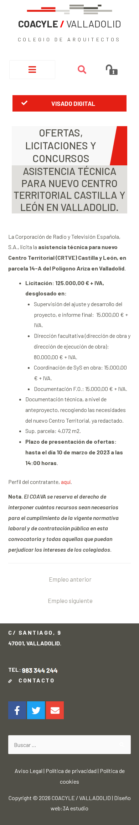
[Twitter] (36, 710)
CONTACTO (35, 680)
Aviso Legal (28, 770)
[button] (69, 103)
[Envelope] (55, 710)
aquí (66, 481)
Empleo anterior (70, 579)
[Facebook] (17, 710)
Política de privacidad (71, 770)
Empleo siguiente (70, 600)
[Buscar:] (69, 744)
